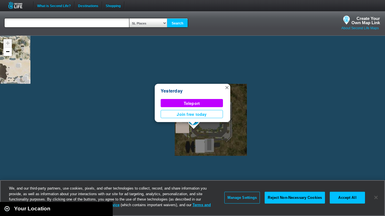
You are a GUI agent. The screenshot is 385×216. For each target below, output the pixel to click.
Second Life (18, 5)
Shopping (113, 5)
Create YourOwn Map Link (365, 20)
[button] (227, 87)
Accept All (347, 197)
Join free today (192, 114)
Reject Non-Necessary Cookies (295, 197)
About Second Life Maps (360, 28)
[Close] (376, 197)
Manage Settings (242, 197)
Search (177, 23)
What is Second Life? (54, 5)
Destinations (88, 5)
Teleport (192, 103)
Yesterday (172, 90)
